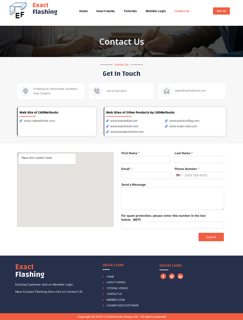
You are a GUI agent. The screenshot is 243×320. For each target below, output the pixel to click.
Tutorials (130, 11)
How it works (105, 11)
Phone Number (187, 169)
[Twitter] (172, 276)
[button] (221, 11)
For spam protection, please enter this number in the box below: (163, 217)
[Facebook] (163, 276)
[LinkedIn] (180, 276)
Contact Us (181, 11)
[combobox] (179, 175)
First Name (130, 153)
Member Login (156, 11)
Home (83, 11)
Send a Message (133, 184)
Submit (211, 237)
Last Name (184, 153)
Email (126, 169)
